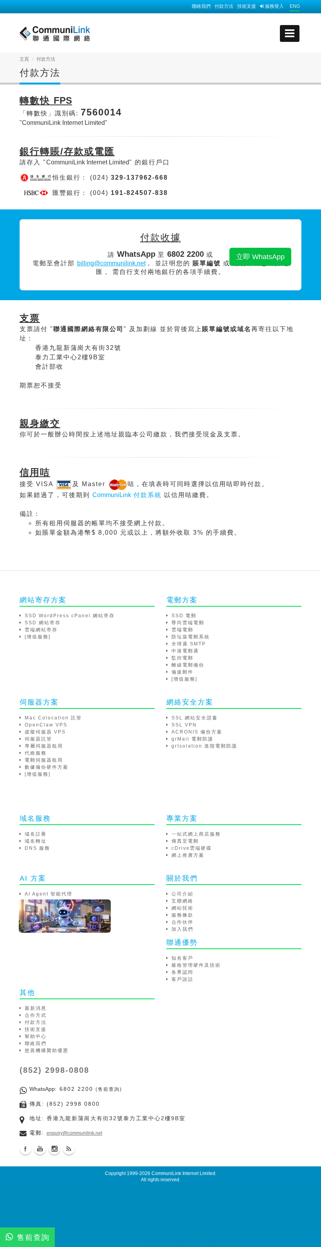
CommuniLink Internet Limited (183, 1173)
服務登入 (274, 6)
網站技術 (182, 908)
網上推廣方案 (187, 855)
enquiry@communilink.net (74, 1133)
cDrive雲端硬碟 (191, 848)
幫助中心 (36, 1036)
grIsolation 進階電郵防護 (204, 746)
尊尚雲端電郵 (187, 622)
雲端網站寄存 (41, 630)
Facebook (25, 1149)
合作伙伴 (182, 922)
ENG (295, 6)
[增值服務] (37, 637)
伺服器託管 (38, 739)
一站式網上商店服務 (196, 834)
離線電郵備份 (187, 665)
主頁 (24, 59)
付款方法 (224, 6)
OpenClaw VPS (46, 725)
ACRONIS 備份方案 (196, 732)
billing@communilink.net (111, 263)
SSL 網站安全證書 (194, 718)
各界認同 (182, 972)
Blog (69, 1149)
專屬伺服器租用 (44, 746)
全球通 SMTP (188, 644)
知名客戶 (182, 958)
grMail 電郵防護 (192, 739)
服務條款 (182, 915)
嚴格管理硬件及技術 (196, 965)
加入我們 (182, 929)
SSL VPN (184, 725)
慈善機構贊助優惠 (47, 1050)
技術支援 (246, 6)
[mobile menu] (289, 33)
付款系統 (127, 495)
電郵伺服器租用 (44, 760)
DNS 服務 (37, 848)
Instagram (54, 1149)
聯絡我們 (201, 6)
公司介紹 (182, 894)
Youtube (40, 1149)
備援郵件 (182, 672)
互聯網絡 (182, 901)
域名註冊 (36, 834)
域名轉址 (36, 841)
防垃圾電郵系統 (190, 637)
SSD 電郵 (184, 615)
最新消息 (36, 1008)
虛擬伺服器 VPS (45, 732)
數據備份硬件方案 (47, 767)
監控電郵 (182, 658)
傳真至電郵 (185, 841)
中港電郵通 (185, 651)
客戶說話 (182, 979)
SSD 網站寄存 (43, 622)
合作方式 (36, 1015)
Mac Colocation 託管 (53, 718)
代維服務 (36, 753)
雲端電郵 (182, 630)
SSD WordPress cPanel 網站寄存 (70, 615)
